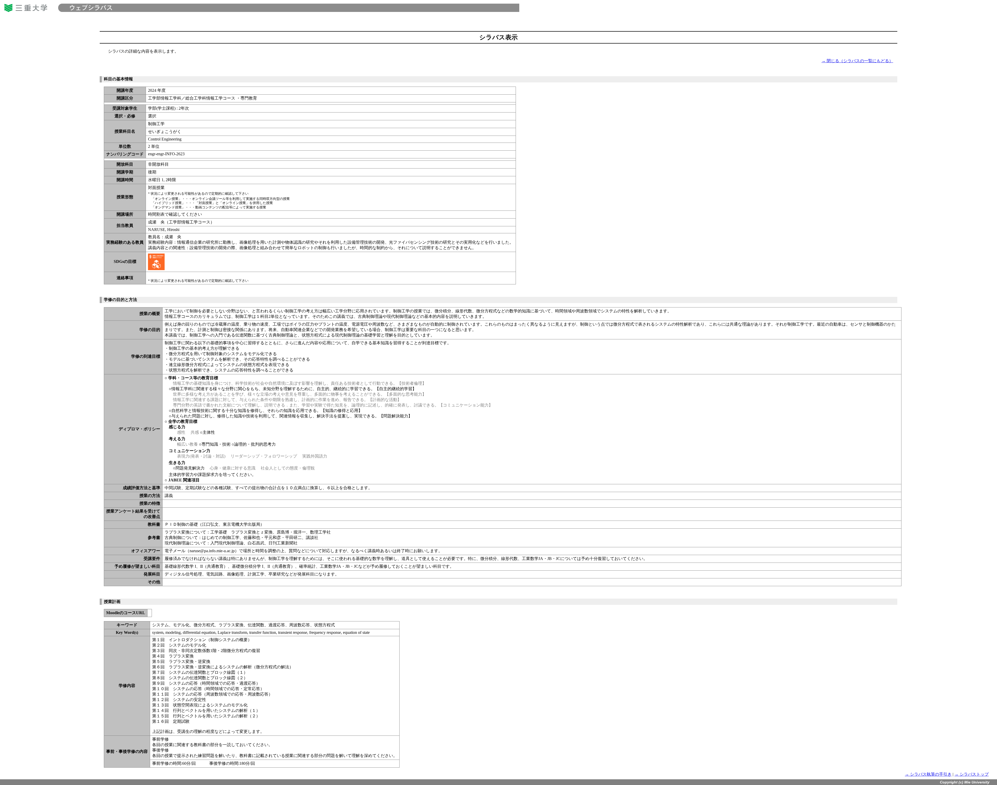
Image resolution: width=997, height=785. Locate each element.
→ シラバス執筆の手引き (928, 774)
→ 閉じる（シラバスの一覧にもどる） (857, 61)
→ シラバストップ (971, 774)
